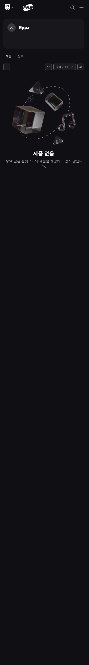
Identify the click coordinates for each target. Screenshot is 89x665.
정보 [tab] (21, 56)
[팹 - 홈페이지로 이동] (28, 7)
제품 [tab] (9, 56)
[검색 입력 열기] (72, 7)
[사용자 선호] (80, 67)
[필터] (48, 67)
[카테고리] (6, 67)
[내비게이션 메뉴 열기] (81, 7)
